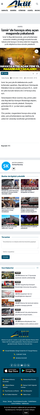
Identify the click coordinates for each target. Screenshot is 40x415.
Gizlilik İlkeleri (32, 401)
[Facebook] (11, 365)
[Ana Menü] (2, 4)
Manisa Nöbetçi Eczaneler (9, 380)
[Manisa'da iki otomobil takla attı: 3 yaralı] (10, 220)
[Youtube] (21, 365)
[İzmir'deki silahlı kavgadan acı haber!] (30, 184)
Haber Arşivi (27, 394)
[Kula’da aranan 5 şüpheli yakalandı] (30, 220)
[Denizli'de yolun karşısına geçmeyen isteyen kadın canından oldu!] (10, 184)
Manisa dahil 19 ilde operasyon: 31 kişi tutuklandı (8, 210)
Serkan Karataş (5, 78)
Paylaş (5, 73)
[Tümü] (37, 268)
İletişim (10, 401)
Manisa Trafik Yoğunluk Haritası (29, 386)
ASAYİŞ (30, 10)
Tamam (26, 412)
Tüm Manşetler (27, 391)
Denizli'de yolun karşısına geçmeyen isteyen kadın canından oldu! (10, 192)
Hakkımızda (25, 403)
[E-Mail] (13, 168)
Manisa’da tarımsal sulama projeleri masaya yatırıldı (26, 304)
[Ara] (37, 4)
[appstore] (11, 371)
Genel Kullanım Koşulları (20, 401)
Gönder (5, 257)
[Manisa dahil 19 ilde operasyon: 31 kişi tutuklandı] (10, 202)
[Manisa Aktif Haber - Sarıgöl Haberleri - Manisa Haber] (19, 4)
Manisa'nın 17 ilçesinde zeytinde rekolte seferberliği (25, 277)
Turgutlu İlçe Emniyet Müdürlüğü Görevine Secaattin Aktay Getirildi (26, 286)
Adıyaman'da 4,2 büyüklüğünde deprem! (23, 295)
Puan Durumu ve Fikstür (12, 391)
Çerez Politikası (16, 403)
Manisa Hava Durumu (29, 379)
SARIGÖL (4, 10)
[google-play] (28, 371)
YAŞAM (18, 272)
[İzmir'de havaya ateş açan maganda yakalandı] (20, 59)
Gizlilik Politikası (17, 412)
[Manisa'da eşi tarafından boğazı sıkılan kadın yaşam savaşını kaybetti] (30, 202)
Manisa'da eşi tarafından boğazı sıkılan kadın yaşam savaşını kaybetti (29, 210)
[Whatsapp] (25, 365)
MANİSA (13, 10)
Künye (5, 401)
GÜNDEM (21, 10)
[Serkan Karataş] (6, 166)
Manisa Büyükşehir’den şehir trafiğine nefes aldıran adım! (26, 323)
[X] (15, 365)
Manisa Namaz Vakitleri (8, 386)
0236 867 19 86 (21, 354)
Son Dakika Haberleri (11, 394)
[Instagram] (18, 365)
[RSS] (28, 365)
